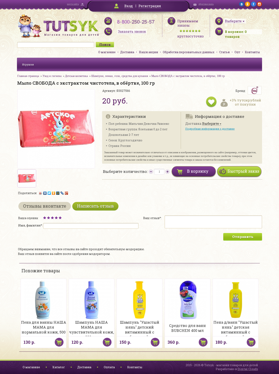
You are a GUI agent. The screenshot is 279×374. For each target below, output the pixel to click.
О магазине (107, 52)
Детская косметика (76, 76)
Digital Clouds (248, 369)
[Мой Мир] (58, 193)
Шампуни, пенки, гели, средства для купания (119, 76)
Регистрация (149, 6)
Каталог (58, 367)
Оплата (109, 367)
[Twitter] (49, 193)
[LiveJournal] (62, 193)
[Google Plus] (66, 193)
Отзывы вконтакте (44, 206)
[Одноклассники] (53, 193)
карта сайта (73, 4)
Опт (237, 52)
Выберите (210, 124)
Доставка (127, 52)
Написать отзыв (95, 206)
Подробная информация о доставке (210, 129)
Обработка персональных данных (188, 52)
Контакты (252, 52)
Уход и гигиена (51, 76)
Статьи (224, 52)
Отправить (242, 236)
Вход (128, 6)
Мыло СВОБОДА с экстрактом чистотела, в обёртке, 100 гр (188, 76)
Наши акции (148, 52)
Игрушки (28, 64)
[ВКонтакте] (45, 193)
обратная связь (206, 4)
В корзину (198, 171)
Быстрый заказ (243, 171)
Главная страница (28, 76)
